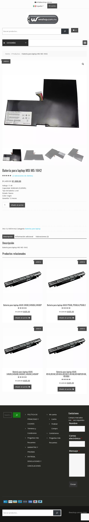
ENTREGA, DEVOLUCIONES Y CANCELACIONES (34, 461)
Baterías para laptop (32, 229)
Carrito (54, 419)
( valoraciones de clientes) (23, 176)
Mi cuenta (52, 6)
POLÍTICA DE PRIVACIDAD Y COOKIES (32, 419)
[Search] (65, 31)
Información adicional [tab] (24, 236)
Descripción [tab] (8, 236)
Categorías (11, 43)
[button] (85, 42)
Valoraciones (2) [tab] (42, 236)
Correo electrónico (75, 437)
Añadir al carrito (17, 205)
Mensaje (74, 450)
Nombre (73, 423)
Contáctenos (54, 433)
